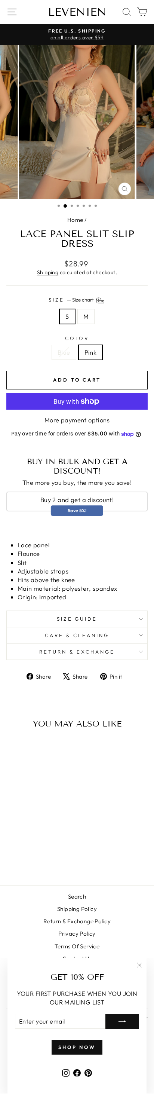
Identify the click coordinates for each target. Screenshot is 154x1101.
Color (77, 338)
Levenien (77, 12)
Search (77, 896)
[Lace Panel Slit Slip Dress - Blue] (29, 859)
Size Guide (77, 619)
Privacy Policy (77, 933)
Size (72, 300)
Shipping (47, 272)
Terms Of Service (77, 946)
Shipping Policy (77, 908)
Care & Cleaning (77, 635)
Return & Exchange (77, 652)
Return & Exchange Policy (77, 921)
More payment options (77, 420)
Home (75, 219)
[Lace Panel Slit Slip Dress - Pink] (37, 859)
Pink (90, 352)
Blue (64, 352)
